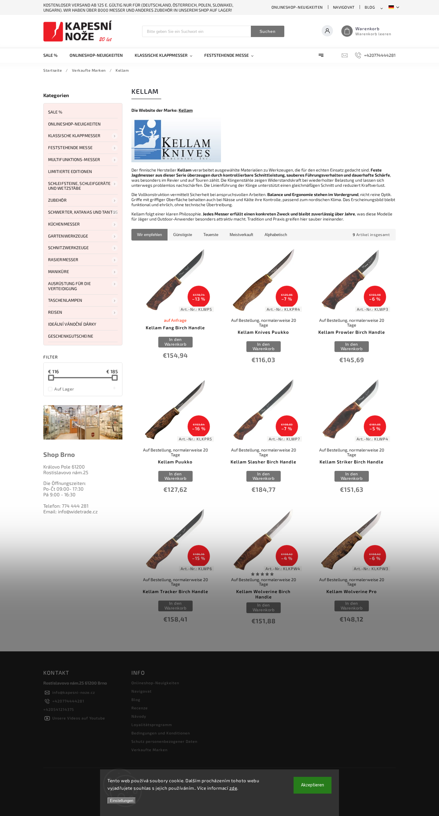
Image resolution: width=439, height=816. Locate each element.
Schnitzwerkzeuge (68, 247)
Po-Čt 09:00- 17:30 (63, 489)
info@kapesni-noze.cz (73, 692)
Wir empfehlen (149, 234)
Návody (138, 716)
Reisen (55, 312)
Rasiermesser (63, 259)
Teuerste (210, 234)
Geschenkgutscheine (70, 336)
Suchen (268, 31)
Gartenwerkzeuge (68, 235)
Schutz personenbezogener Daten (164, 741)
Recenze (139, 707)
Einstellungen (121, 800)
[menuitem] (53, 55)
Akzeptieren (312, 785)
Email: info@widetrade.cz (70, 511)
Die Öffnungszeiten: (64, 483)
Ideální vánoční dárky (72, 324)
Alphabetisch (276, 234)
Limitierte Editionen (70, 171)
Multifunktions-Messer (74, 159)
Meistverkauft (241, 234)
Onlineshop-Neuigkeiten (297, 7)
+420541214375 (58, 709)
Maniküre (58, 271)
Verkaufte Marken (149, 749)
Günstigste (182, 234)
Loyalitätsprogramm (151, 724)
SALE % (55, 111)
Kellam (186, 110)
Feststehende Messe (70, 147)
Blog (370, 7)
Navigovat (344, 7)
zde (233, 788)
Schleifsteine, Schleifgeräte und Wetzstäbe (79, 186)
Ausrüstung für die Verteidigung (69, 286)
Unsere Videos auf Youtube (78, 718)
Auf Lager (85, 388)
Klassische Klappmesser (74, 135)
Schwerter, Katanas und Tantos (83, 212)
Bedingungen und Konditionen (160, 733)
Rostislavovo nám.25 (65, 472)
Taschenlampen (65, 300)
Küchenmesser (64, 223)
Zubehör (57, 200)
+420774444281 (68, 701)
